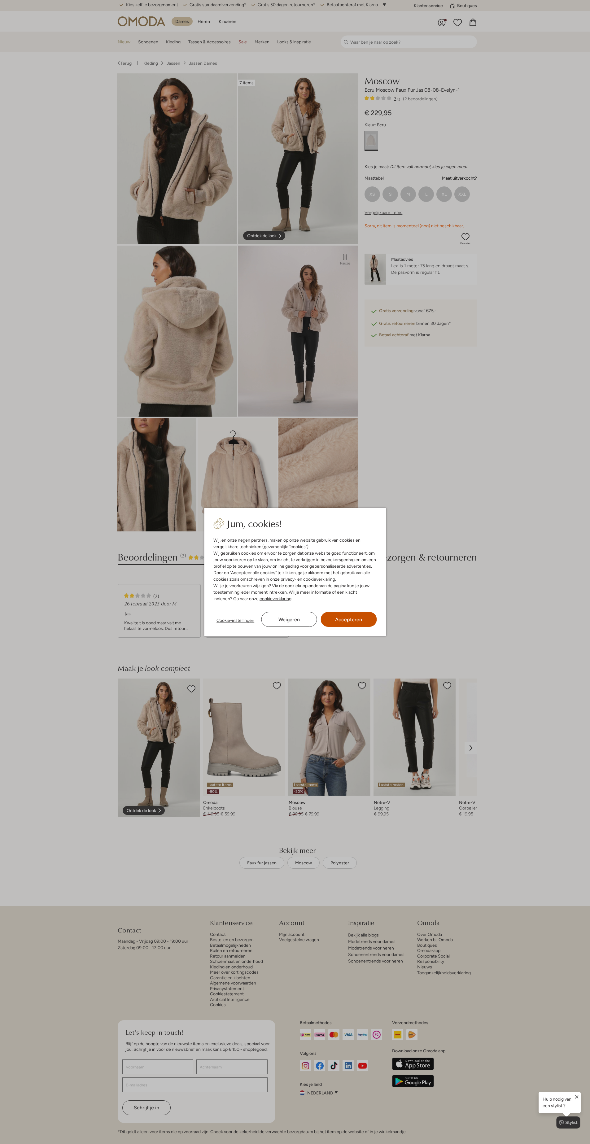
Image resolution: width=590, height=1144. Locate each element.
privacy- (288, 579)
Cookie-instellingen (235, 620)
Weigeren (289, 619)
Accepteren (348, 619)
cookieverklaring (319, 579)
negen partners (253, 540)
